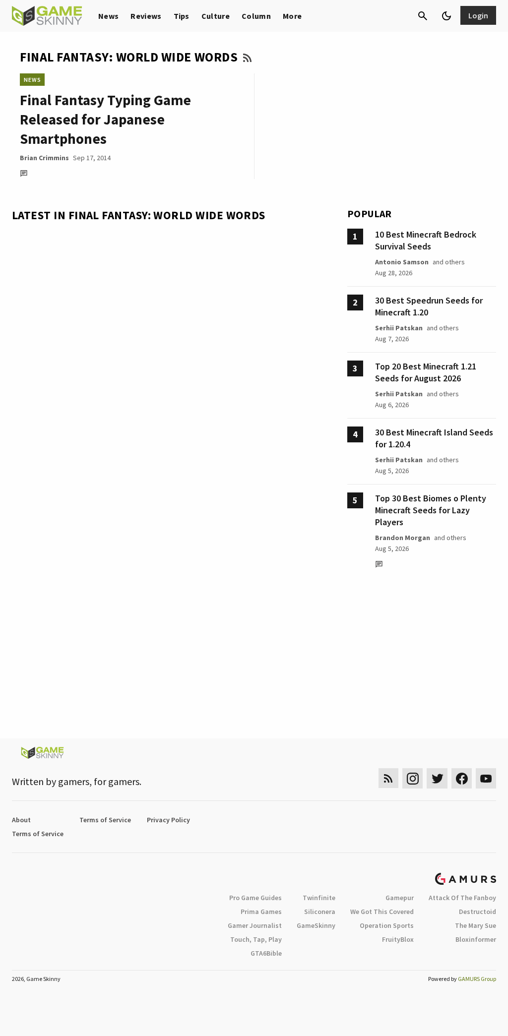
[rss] (388, 778)
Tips (182, 16)
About (21, 819)
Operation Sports (387, 925)
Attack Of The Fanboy (462, 897)
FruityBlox (398, 939)
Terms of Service (105, 819)
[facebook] (461, 778)
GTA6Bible (266, 953)
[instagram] (412, 778)
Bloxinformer (475, 939)
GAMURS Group (477, 978)
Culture (215, 16)
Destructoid (477, 911)
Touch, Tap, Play (256, 939)
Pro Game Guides (255, 897)
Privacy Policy (168, 819)
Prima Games (261, 911)
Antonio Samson (402, 261)
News (108, 16)
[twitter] (437, 778)
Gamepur (399, 897)
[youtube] (486, 778)
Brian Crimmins (44, 157)
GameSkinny (316, 925)
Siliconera (319, 911)
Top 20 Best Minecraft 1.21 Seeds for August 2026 (425, 372)
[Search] (423, 16)
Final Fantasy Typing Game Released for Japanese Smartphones (105, 119)
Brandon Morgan (402, 537)
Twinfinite (319, 897)
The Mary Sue (475, 925)
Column (256, 16)
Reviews (145, 16)
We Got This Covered (382, 911)
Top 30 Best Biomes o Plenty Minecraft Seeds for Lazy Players (430, 510)
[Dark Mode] (446, 16)
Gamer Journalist (255, 925)
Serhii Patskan (399, 327)
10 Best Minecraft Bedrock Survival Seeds (425, 240)
